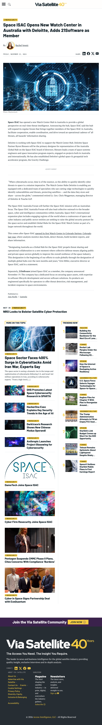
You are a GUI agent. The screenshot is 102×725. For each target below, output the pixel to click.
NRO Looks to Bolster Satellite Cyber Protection (35, 311)
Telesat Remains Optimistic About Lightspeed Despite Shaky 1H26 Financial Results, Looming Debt (88, 451)
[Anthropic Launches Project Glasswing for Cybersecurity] (15, 442)
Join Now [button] (76, 622)
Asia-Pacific (12, 296)
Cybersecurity (10, 20)
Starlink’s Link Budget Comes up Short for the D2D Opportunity (88, 435)
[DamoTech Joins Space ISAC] (30, 466)
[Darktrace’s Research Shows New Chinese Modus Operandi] (15, 424)
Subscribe (39, 704)
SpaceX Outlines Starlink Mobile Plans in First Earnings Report (87, 468)
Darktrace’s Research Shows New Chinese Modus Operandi (39, 427)
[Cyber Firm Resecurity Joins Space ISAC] (30, 503)
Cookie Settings (15, 688)
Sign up (53, 693)
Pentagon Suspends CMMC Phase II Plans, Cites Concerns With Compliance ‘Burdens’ (30, 560)
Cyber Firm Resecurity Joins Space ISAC (28, 521)
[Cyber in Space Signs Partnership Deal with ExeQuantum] (30, 580)
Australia (23, 296)
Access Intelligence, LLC (44, 717)
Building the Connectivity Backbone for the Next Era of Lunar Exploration (88, 334)
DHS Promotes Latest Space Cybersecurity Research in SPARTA (39, 393)
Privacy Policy (14, 691)
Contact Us (13, 685)
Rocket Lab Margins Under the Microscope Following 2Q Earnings (88, 351)
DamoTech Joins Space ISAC (22, 485)
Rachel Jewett (22, 45)
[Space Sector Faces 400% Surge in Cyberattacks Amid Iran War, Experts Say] (30, 338)
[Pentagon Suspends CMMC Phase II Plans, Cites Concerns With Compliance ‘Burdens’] (30, 540)
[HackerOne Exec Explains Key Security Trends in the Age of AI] (15, 407)
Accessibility (13, 703)
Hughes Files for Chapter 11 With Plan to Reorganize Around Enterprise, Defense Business (88, 401)
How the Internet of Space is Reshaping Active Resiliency (88, 368)
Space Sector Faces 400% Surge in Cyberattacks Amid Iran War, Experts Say (28, 362)
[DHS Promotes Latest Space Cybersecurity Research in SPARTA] (15, 390)
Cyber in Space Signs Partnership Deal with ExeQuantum (27, 600)
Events (23, 685)
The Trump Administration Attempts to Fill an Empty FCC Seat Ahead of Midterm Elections (88, 418)
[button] (4, 4)
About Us (12, 676)
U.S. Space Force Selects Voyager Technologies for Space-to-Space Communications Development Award (87, 384)
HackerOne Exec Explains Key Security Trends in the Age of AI (40, 410)
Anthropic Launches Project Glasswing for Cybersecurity (39, 444)
